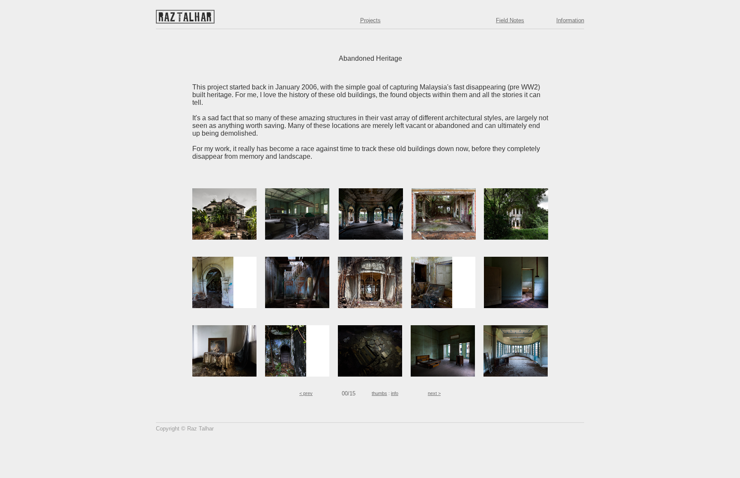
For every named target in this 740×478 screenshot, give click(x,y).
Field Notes (510, 20)
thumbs (379, 393)
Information (570, 20)
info (394, 393)
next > (434, 393)
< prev (306, 393)
